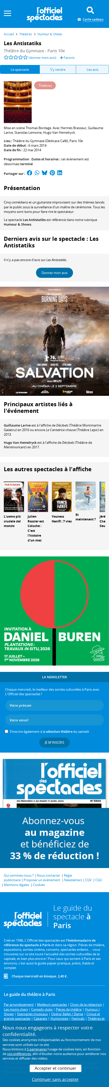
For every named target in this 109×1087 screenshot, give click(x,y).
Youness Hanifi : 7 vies (62, 518)
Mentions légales (16, 884)
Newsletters (73, 880)
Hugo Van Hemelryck (20, 442)
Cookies (39, 884)
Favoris (69, 57)
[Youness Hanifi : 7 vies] (62, 496)
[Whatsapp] (37, 173)
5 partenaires (37, 1049)
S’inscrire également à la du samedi (49, 731)
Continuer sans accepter (55, 1079)
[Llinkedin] (60, 173)
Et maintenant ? (86, 517)
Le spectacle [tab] (20, 69)
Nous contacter (48, 875)
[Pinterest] (52, 173)
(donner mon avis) (42, 57)
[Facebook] (29, 173)
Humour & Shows (17, 224)
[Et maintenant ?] (86, 495)
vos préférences (19, 1053)
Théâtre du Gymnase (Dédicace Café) (40, 141)
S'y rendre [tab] (57, 69)
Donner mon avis (54, 272)
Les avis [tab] (92, 69)
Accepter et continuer (55, 1068)
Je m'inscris (54, 742)
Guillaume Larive (17, 425)
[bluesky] (44, 173)
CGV (88, 880)
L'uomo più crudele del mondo (12, 521)
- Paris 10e (34, 51)
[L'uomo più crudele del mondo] (14, 496)
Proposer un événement (42, 880)
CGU (98, 880)
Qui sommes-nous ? (19, 875)
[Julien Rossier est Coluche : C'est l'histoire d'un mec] (38, 496)
